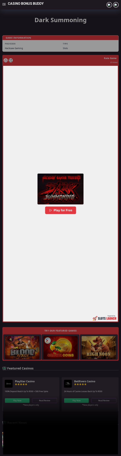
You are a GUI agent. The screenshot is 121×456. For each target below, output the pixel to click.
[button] (60, 189)
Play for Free (62, 210)
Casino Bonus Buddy (26, 3)
